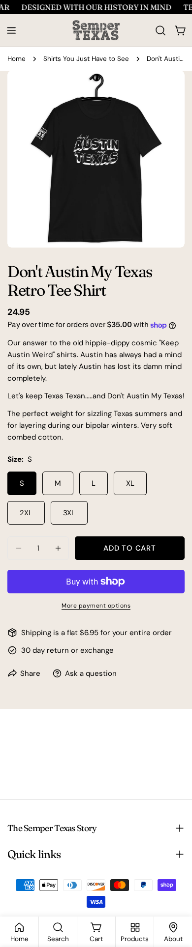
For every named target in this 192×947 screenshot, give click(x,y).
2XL (26, 513)
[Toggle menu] (11, 30)
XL (130, 483)
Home (16, 59)
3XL (69, 513)
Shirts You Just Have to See (86, 59)
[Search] (160, 30)
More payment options (96, 606)
